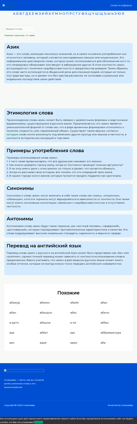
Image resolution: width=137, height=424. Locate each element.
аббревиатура (111, 332)
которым (12, 134)
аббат (44, 332)
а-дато (14, 322)
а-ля (73, 322)
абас (73, 312)
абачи (105, 312)
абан (12, 312)
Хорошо (38, 422)
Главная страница (14, 35)
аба (103, 342)
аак (72, 332)
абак (104, 302)
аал (11, 342)
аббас (105, 322)
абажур (14, 302)
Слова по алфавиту (121, 5)
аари (73, 342)
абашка (45, 322)
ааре (43, 342)
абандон (46, 312)
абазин (45, 302)
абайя (74, 302)
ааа (11, 332)
